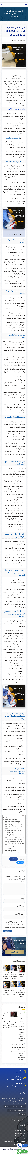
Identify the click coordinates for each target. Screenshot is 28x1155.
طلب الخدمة (14, 952)
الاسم (22, 898)
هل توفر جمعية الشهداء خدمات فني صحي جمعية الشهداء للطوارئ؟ (15, 838)
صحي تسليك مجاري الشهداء (14, 828)
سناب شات (12, 1110)
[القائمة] (26, 4)
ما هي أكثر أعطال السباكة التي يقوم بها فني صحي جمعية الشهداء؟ (15, 842)
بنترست (23, 1114)
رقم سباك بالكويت (19, 1133)
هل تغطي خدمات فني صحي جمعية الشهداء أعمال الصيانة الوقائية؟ (14, 846)
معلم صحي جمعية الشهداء (10, 819)
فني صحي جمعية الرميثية (13, 138)
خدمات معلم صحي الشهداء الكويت (15, 824)
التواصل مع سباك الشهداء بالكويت (15, 826)
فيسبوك (13, 859)
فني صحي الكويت (12, 11)
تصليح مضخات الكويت (18, 1128)
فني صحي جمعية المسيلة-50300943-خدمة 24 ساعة (6, 994)
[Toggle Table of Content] (22, 816)
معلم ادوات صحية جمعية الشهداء (14, 823)
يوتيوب (8, 1106)
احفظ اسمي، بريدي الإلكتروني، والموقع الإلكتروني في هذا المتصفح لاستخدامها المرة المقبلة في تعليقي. (15, 924)
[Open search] (2, 4)
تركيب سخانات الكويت (18, 1136)
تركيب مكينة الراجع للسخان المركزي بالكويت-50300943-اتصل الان (14, 1022)
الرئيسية (20, 11)
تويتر (19, 862)
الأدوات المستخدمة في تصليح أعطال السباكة (14, 831)
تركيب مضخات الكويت (18, 1138)
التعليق (22, 882)
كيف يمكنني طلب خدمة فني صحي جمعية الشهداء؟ (15, 851)
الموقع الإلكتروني (19, 914)
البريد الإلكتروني (19, 906)
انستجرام (22, 1110)
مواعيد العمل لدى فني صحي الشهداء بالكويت (14, 834)
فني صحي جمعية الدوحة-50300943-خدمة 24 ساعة (21, 992)
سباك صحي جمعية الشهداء (13, 821)
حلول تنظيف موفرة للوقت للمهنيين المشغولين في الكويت (21, 1036)
